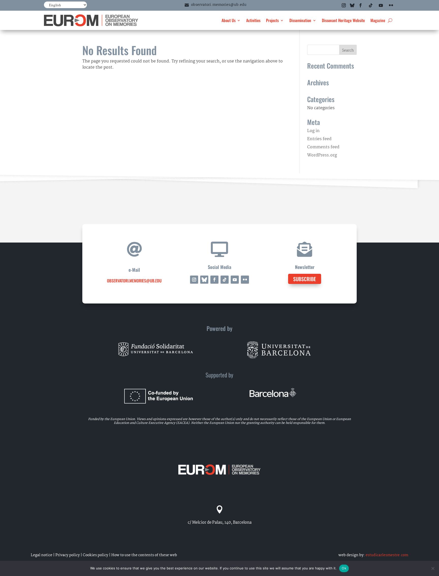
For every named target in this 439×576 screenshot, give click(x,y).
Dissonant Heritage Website (343, 20)
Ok (344, 568)
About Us (229, 20)
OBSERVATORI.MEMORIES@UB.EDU (134, 281)
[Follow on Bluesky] (352, 5)
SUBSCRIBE (304, 279)
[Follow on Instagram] (344, 5)
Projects (272, 20)
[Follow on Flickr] (391, 5)
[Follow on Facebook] (360, 5)
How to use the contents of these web (144, 555)
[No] (432, 568)
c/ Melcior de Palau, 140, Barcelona (220, 522)
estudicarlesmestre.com (387, 555)
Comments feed (323, 147)
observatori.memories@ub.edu (218, 5)
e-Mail (134, 269)
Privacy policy (67, 555)
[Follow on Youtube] (381, 5)
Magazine (377, 20)
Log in (313, 130)
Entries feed (319, 139)
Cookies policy (95, 555)
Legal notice (41, 555)
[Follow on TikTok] (371, 5)
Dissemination (300, 20)
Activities (253, 20)
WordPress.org (322, 155)
